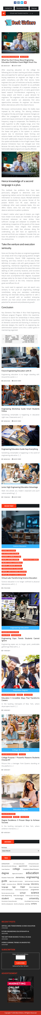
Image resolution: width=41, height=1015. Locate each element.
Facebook (15, 2)
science (35, 893)
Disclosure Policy (22, 8)
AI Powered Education (33, 864)
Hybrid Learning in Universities (32, 881)
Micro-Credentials (34, 887)
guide (4, 881)
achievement (6, 817)
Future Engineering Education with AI (16, 370)
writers (34, 903)
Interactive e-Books (31, 560)
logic (14, 887)
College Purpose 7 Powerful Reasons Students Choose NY (20, 759)
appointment (23, 866)
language (5, 887)
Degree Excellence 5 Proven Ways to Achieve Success (20, 821)
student (5, 898)
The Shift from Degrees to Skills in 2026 (16, 937)
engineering (16, 635)
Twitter (22, 2)
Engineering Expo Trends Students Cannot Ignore (20, 639)
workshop (27, 904)
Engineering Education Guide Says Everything (20, 449)
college (22, 754)
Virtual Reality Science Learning (13, 575)
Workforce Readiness (19, 904)
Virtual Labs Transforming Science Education (19, 578)
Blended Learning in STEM (11, 557)
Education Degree (8, 695)
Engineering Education (10, 57)
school (23, 892)
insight (4, 884)
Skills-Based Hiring (7, 896)
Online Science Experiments (12, 563)
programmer (35, 889)
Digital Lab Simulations (10, 560)
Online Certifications (7, 890)
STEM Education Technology (12, 569)
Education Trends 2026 (8, 878)
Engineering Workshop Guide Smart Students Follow (20, 410)
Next (32, 13)
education (24, 57)
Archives (4, 848)
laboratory (35, 884)
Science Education (8, 551)
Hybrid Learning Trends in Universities (16, 942)
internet (19, 884)
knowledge (26, 884)
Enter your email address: (20, 954)
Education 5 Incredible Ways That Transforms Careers (20, 699)
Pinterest (25, 2)
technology (19, 898)
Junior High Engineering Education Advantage (20, 487)
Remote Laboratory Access (11, 566)
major (22, 886)
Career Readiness (6, 869)
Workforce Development (7, 904)
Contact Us (8, 8)
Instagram (18, 2)
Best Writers (24, 966)
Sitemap (34, 8)
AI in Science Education (10, 554)
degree (19, 695)
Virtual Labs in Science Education (14, 572)
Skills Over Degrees (18, 896)
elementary (20, 877)
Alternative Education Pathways (9, 866)
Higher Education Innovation (16, 881)
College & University (9, 754)
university (34, 898)
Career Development (34, 866)
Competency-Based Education (31, 869)
